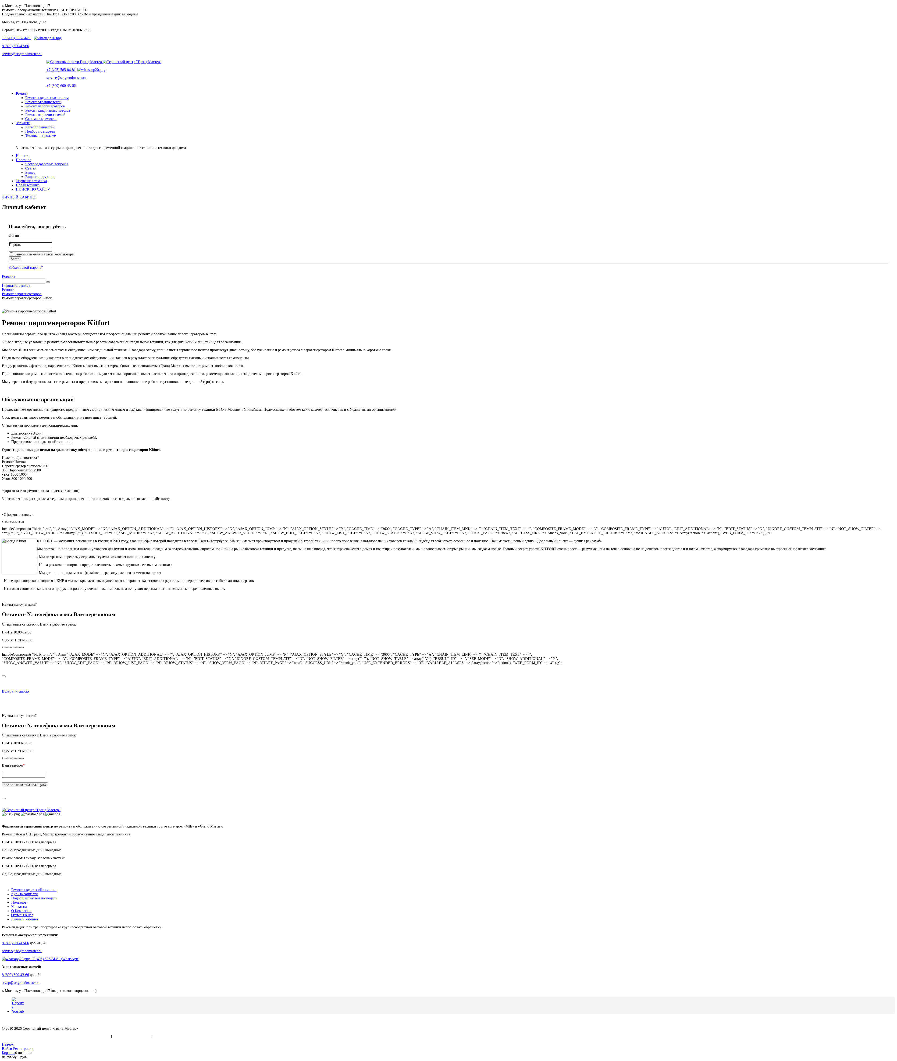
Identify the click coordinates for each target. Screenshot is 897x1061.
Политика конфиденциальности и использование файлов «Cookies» (56, 1036)
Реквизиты (161, 1036)
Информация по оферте (131, 1036)
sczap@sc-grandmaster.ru (20, 983)
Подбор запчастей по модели (34, 898)
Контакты (19, 907)
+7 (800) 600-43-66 (61, 86)
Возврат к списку (16, 691)
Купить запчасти (24, 894)
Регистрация (23, 1048)
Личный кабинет (24, 919)
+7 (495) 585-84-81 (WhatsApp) (54, 959)
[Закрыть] (4, 676)
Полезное (18, 902)
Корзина (8, 276)
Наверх (8, 1044)
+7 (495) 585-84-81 (16, 38)
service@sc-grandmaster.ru (22, 54)
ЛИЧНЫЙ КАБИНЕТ (19, 197)
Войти (7, 1048)
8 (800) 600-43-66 (15, 46)
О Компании (21, 911)
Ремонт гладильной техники (34, 890)
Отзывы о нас (22, 915)
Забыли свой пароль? (26, 267)
